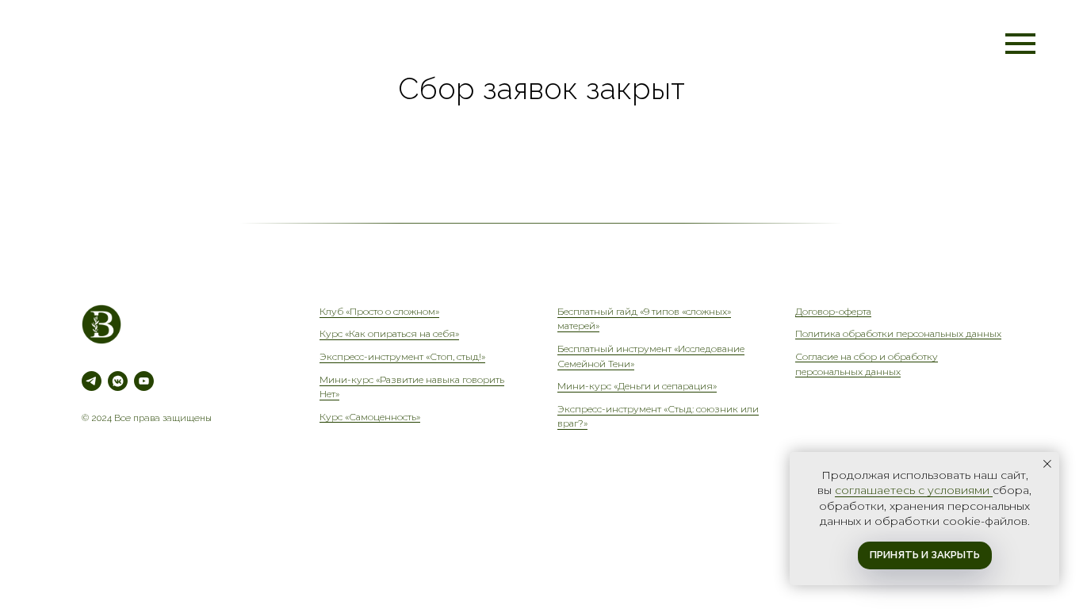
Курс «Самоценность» (370, 417)
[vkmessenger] (118, 381)
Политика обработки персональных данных (898, 333)
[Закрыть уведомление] (1047, 464)
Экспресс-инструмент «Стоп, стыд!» (402, 356)
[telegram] (91, 381)
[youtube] (144, 381)
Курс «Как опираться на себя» (389, 333)
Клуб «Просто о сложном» (379, 311)
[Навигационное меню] (1020, 43)
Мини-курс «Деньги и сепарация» (637, 386)
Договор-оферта (833, 311)
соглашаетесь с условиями (914, 490)
